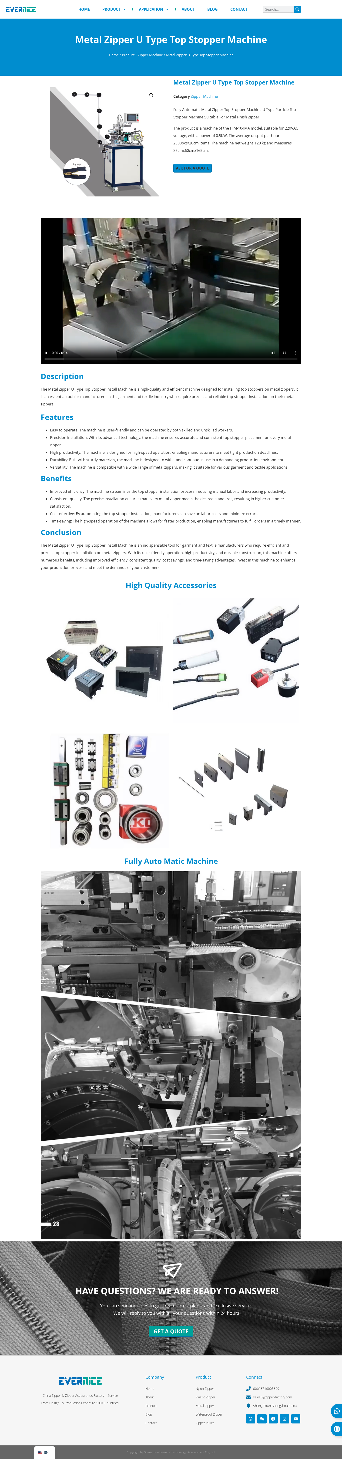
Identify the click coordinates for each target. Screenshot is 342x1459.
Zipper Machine (150, 54)
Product (111, 9)
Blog (212, 9)
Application (151, 9)
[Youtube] (296, 1418)
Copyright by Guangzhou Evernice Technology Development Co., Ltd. (171, 1452)
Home (84, 9)
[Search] (297, 9)
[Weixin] (262, 1418)
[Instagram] (284, 1418)
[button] (151, 95)
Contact (238, 9)
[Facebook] (273, 1418)
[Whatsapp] (250, 1418)
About (188, 9)
